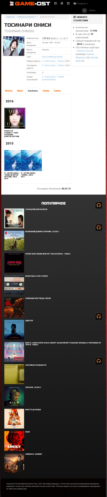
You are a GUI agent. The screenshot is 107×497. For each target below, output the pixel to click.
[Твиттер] (55, 3)
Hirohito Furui (83, 51)
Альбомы (33, 90)
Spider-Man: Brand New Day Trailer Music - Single (47, 254)
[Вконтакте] (68, 3)
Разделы (81, 3)
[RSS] (62, 3)
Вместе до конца (33, 410)
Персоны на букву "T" (27, 17)
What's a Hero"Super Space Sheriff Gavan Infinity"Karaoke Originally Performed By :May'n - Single (63, 344)
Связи (46, 90)
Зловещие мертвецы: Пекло (38, 298)
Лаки (27, 432)
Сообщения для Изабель (36, 209)
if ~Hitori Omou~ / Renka (53, 61)
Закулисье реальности (35, 365)
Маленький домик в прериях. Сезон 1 (42, 232)
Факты (9, 90)
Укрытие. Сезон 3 (33, 387)
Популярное (54, 203)
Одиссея (29, 321)
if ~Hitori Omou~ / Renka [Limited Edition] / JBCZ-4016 (11, 176)
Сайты (57, 90)
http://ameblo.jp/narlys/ (52, 57)
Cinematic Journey (33, 454)
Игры (20, 90)
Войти (92, 10)
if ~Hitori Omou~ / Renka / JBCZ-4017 (28, 175)
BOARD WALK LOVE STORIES (36, 276)
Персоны (10, 17)
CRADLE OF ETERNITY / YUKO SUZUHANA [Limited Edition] (11, 133)
